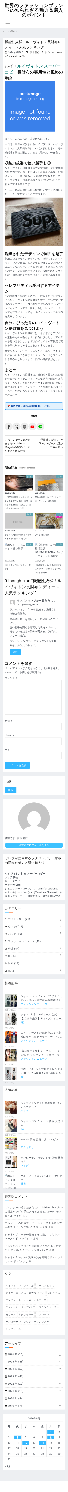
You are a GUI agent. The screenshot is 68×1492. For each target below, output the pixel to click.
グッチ (27, 1321)
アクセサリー (18, 919)
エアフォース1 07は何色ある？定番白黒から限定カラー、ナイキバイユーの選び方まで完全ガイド (41, 1036)
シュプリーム (13, 1329)
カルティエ (40, 1300)
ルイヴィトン (13, 1285)
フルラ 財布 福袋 (42, 535)
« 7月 (8, 1466)
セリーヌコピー (13, 881)
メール (9, 735)
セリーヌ (11, 1314)
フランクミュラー (49, 1307)
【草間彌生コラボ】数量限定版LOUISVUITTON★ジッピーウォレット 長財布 (48, 569)
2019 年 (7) (14, 1405)
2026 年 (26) (15, 1354)
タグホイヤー (26, 1314)
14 (42, 1442)
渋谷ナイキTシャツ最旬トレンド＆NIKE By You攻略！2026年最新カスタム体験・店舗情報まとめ (42, 1073)
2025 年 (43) (15, 1361)
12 (25, 1442)
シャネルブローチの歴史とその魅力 (26, 1234)
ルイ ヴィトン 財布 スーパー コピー (25, 873)
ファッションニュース (24, 941)
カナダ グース (37, 1292)
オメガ (27, 1300)
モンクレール (13, 1300)
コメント (11, 678)
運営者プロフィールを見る (34, 845)
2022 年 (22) (15, 1383)
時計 (13, 948)
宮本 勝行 (34, 52)
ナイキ (9, 1292)
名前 (8, 721)
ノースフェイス (45, 1285)
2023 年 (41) (15, 1376)
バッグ (14, 933)
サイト (8, 749)
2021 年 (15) (15, 1391)
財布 (47, 52)
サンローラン (13, 1321)
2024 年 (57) (15, 1369)
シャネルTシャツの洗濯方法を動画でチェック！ (34, 1257)
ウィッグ (15, 926)
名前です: (10, 838)
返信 (15, 652)
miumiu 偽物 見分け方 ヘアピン (39, 1139)
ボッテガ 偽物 (13, 884)
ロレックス (53, 1292)
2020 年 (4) (14, 1398)
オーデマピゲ (28, 1307)
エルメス (21, 1292)
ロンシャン (42, 1314)
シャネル (29, 1285)
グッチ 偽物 (11, 877)
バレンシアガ (41, 1321)
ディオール (12, 1307)
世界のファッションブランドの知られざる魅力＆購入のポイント (34, 10)
